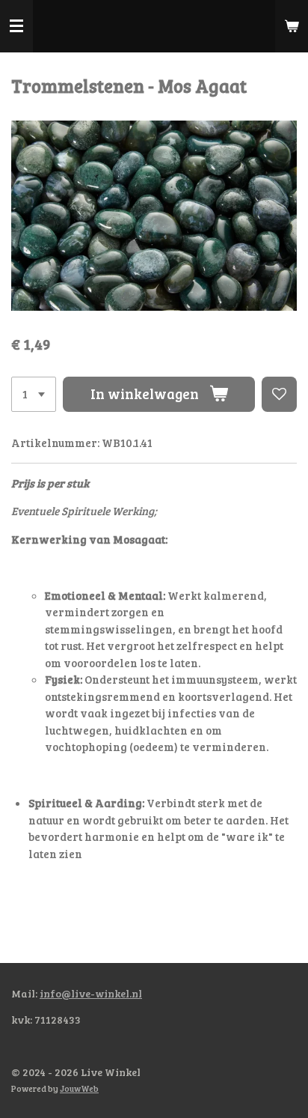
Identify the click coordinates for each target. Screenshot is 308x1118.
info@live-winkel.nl (91, 993)
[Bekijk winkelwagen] (291, 26)
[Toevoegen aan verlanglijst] (279, 394)
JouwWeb (79, 1088)
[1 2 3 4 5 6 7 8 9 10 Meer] (33, 394)
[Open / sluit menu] (16, 26)
